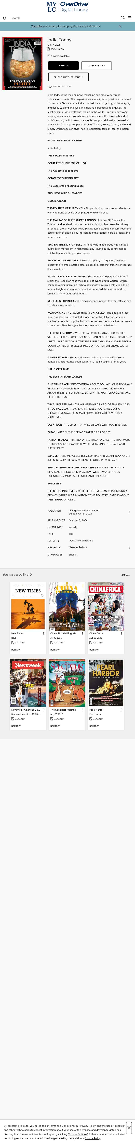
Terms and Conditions (61, 1126)
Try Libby (36, 26)
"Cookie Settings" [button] (78, 1134)
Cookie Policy (92, 1138)
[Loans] (123, 18)
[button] (63, 65)
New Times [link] (17, 633)
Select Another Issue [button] (67, 77)
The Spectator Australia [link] (63, 709)
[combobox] (61, 18)
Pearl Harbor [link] (96, 709)
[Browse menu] (129, 18)
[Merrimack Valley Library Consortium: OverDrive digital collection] (67, 7)
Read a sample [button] (96, 65)
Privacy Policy (88, 1126)
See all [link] (126, 575)
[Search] (4, 18)
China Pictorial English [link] (63, 633)
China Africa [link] (96, 633)
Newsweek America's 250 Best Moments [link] (26, 709)
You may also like (15, 575)
